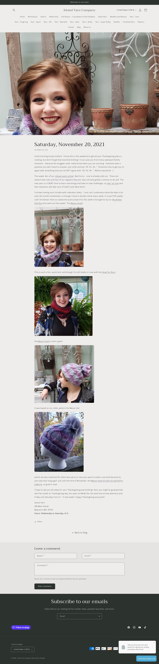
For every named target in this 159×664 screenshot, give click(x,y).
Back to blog (81, 532)
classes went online (64, 176)
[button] (14, 10)
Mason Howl (76, 203)
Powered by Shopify (38, 658)
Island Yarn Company (24, 658)
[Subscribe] (99, 616)
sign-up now (113, 183)
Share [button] (39, 522)
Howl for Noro (109, 272)
